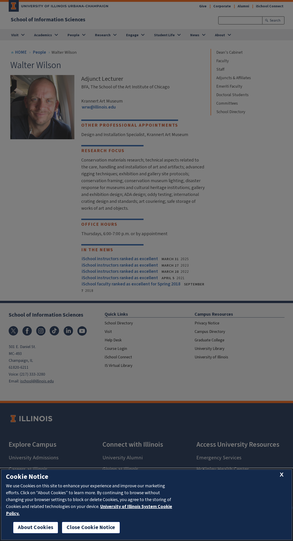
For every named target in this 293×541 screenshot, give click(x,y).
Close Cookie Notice (91, 527)
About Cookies (35, 527)
